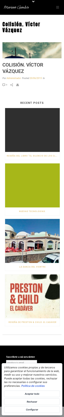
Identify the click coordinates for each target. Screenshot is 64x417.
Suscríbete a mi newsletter (20, 356)
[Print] (19, 84)
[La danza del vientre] (32, 241)
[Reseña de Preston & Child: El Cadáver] (32, 296)
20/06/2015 (36, 78)
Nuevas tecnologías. (32, 211)
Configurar (32, 409)
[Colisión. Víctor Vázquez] (32, 50)
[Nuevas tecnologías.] (32, 185)
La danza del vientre (32, 267)
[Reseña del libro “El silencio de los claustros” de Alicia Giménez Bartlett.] (32, 130)
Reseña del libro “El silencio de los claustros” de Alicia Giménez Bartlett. (33, 156)
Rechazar (32, 401)
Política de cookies (33, 385)
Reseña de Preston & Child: (32, 322)
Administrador (14, 78)
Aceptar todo (32, 393)
